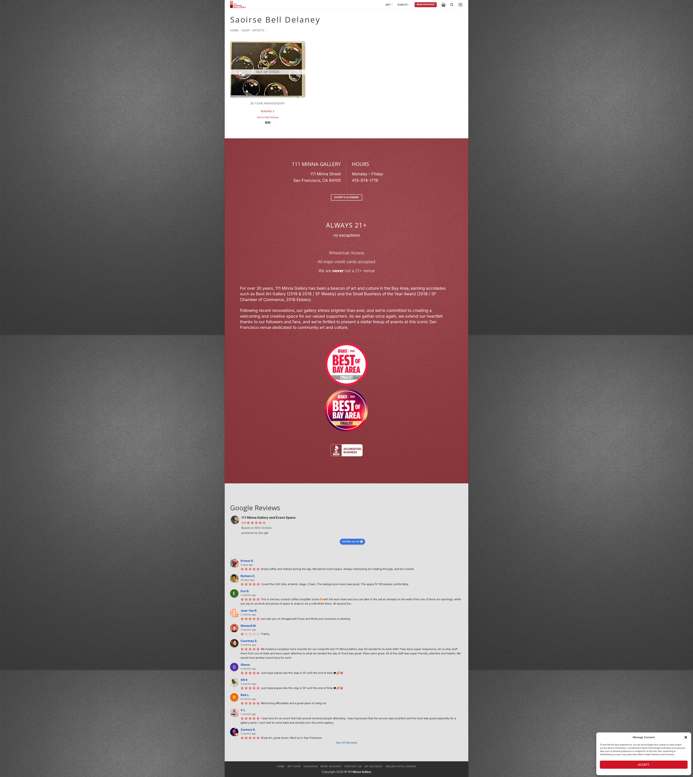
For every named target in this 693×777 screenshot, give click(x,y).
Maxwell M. (249, 625)
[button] (686, 737)
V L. (243, 710)
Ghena (245, 664)
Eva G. (245, 591)
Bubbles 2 (267, 111)
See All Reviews (346, 742)
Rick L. (245, 695)
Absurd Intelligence (400, 766)
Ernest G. (247, 561)
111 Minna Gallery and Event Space (268, 517)
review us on (350, 541)
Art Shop (294, 766)
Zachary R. (248, 729)
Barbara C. (248, 576)
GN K (244, 680)
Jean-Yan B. (249, 610)
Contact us (353, 766)
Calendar (311, 766)
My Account (374, 766)
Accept (644, 764)
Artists (258, 30)
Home (234, 30)
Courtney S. (249, 641)
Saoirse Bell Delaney (268, 117)
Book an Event (331, 766)
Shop (246, 30)
